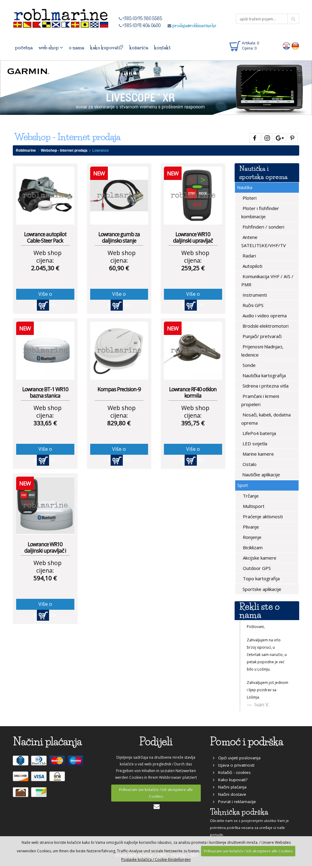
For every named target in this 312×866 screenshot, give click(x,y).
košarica (138, 47)
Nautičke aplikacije (260, 474)
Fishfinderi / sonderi (262, 227)
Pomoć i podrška (246, 741)
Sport (242, 485)
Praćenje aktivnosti (262, 516)
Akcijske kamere (259, 558)
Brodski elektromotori (265, 326)
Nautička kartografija (263, 375)
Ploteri (249, 198)
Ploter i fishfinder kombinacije (260, 212)
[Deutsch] (295, 46)
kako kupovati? (106, 47)
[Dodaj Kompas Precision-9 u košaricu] (117, 460)
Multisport (253, 506)
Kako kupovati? (230, 779)
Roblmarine (26, 150)
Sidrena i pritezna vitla (265, 386)
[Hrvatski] (286, 46)
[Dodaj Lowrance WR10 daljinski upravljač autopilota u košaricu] (191, 305)
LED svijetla (254, 443)
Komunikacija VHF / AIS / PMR (267, 280)
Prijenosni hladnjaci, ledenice (262, 350)
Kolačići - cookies (232, 772)
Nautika (244, 187)
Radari (248, 256)
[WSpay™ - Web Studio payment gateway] (57, 779)
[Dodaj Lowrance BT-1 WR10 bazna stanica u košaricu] (43, 460)
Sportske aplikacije (261, 589)
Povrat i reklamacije (235, 801)
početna (24, 47)
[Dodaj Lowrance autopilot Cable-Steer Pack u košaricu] (43, 305)
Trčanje (250, 496)
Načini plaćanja (230, 787)
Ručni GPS (252, 305)
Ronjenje (251, 537)
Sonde (248, 365)
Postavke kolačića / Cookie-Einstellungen (156, 859)
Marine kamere (257, 454)
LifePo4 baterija (258, 433)
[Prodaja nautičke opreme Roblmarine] (61, 16)
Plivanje (250, 527)
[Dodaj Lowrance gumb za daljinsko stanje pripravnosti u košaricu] (117, 305)
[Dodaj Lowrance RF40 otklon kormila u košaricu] (191, 460)
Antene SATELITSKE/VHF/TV (263, 241)
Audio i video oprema (264, 315)
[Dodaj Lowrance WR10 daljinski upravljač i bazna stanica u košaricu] (43, 615)
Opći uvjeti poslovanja (237, 758)
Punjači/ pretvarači (261, 336)
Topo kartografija (261, 578)
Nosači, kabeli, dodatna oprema (266, 419)
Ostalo (249, 464)
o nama (76, 47)
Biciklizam (252, 547)
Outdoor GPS (256, 568)
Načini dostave (230, 794)
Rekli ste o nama (259, 610)
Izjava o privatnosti (234, 765)
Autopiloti (251, 266)
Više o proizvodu (45, 295)
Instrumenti (254, 295)
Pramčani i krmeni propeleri (260, 400)
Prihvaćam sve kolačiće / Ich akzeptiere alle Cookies (156, 793)
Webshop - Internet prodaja (64, 150)
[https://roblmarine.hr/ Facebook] (254, 137)
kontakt (162, 47)
